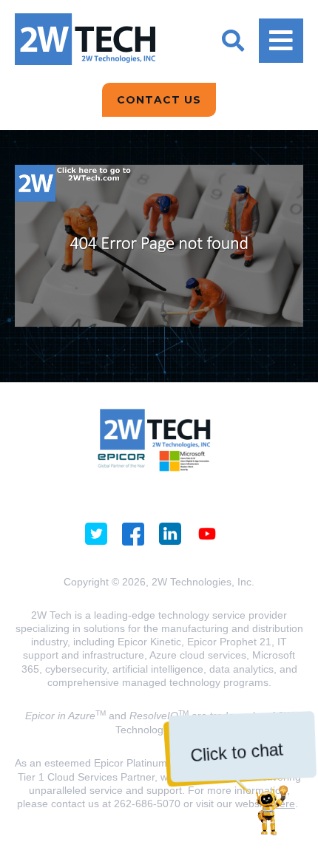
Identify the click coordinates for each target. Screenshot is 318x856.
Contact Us (159, 99)
